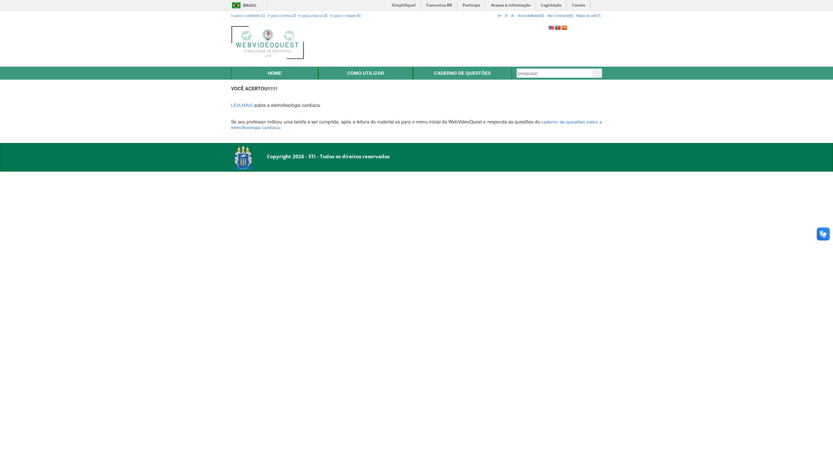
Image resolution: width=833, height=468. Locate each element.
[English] (551, 27)
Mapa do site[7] (588, 16)
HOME (274, 73)
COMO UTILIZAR (365, 73)
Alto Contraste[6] (560, 16)
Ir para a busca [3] (312, 16)
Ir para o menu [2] (282, 16)
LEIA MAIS (242, 105)
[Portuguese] (558, 27)
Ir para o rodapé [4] (345, 16)
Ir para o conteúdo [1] (248, 16)
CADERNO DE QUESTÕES (462, 73)
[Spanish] (564, 27)
